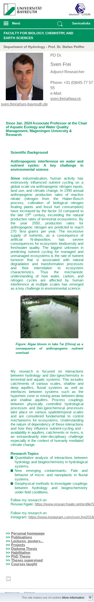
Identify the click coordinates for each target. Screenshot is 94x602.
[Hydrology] (83, 8)
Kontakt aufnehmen (8, 579)
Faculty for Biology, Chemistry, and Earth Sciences (38, 35)
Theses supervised (27, 560)
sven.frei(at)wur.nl (65, 99)
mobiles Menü (21, 25)
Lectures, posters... (27, 541)
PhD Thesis (20, 556)
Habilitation (20, 552)
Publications (21, 537)
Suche (60, 23)
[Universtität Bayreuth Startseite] (21, 7)
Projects (18, 545)
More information (73, 597)
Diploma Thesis (24, 549)
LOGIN (86, 14)
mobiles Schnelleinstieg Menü (80, 25)
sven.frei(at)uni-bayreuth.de (24, 104)
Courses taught (24, 564)
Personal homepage (28, 533)
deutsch (74, 14)
